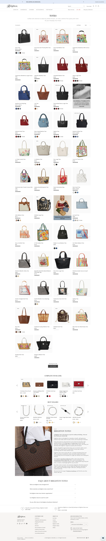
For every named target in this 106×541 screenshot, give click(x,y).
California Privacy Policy (39, 529)
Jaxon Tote (74, 443)
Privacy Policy (20, 537)
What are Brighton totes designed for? (39, 484)
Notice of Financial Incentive (40, 531)
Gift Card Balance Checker (40, 527)
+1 (61, 136)
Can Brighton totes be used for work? (39, 497)
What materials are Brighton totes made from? (41, 489)
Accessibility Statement (39, 533)
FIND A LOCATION (62, 510)
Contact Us (37, 518)
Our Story (54, 518)
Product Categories (21, 539)
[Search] (84, 6)
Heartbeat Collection (66, 458)
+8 (61, 80)
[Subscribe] (86, 524)
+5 (23, 52)
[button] (16, 9)
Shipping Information (39, 521)
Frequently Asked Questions (40, 520)
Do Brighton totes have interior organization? (41, 493)
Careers (54, 520)
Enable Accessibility (99, 1)
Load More (53, 366)
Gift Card (36, 525)
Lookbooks (55, 521)
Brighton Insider (56, 523)
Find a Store (89, 6)
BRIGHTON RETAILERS (81, 537)
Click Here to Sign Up (77, 531)
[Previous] (22, 2)
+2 (80, 220)
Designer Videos (56, 525)
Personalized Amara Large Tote (61, 460)
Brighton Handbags (71, 471)
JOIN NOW (27, 509)
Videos (54, 527)
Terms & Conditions (29, 537)
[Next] (83, 2)
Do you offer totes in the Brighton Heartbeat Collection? (44, 502)
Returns (36, 523)
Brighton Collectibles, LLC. (52, 537)
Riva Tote (67, 443)
